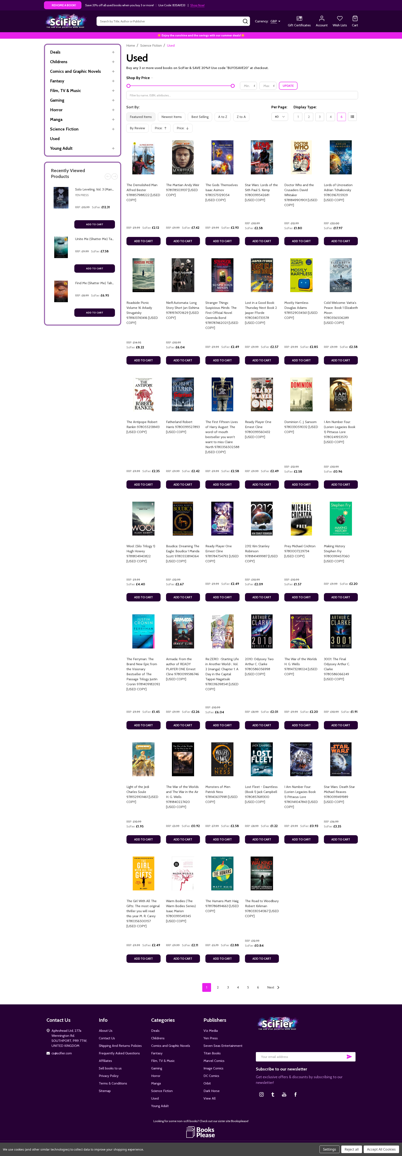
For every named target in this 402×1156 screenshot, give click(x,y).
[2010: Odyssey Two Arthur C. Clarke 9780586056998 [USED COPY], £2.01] (262, 631)
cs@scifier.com (62, 1053)
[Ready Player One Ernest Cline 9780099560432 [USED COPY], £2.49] (262, 394)
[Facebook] (295, 1094)
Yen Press (82, 195)
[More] (113, 52)
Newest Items (171, 117)
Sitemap (105, 1091)
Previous (108, 176)
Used (55, 138)
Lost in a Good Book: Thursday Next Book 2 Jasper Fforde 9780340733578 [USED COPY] (261, 313)
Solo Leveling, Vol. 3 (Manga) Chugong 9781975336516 (114, 189)
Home (130, 45)
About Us (105, 1031)
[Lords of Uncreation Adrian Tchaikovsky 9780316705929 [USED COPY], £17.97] (341, 157)
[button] (201, 1132)
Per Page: (279, 107)
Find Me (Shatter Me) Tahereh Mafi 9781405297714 (112, 283)
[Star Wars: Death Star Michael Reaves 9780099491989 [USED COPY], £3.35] (341, 759)
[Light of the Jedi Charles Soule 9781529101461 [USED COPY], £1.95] (143, 759)
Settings (329, 1149)
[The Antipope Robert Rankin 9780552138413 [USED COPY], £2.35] (143, 394)
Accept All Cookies (381, 1149)
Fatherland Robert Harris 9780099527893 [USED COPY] (183, 427)
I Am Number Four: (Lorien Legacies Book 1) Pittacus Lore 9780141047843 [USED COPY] (301, 797)
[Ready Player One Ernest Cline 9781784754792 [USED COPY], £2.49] (222, 519)
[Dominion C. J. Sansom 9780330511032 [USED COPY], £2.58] (301, 394)
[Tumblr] (272, 1094)
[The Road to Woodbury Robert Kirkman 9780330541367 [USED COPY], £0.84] (262, 874)
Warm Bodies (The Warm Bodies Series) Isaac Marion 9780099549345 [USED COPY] (181, 911)
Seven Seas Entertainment (223, 1046)
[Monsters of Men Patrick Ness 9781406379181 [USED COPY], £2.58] (222, 759)
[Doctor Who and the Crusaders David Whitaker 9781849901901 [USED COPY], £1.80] (301, 157)
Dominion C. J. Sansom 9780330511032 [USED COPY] (301, 427)
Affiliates (105, 1061)
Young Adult (61, 148)
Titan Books (212, 1053)
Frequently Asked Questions (119, 1053)
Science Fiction (64, 129)
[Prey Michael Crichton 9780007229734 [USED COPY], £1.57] (301, 519)
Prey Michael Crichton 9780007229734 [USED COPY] (300, 551)
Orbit (207, 1083)
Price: (162, 129)
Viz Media (211, 1031)
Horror (56, 109)
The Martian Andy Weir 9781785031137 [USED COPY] (182, 190)
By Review (137, 128)
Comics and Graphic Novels (75, 71)
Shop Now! (197, 5)
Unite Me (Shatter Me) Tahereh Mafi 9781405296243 (113, 239)
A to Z (222, 117)
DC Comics (211, 1076)
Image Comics (213, 1068)
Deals (55, 52)
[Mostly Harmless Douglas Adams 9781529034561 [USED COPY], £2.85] (301, 275)
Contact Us (107, 1038)
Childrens (58, 61)
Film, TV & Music (65, 90)
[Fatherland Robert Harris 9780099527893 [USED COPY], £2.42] (183, 394)
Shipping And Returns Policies (120, 1046)
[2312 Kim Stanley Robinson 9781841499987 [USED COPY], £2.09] (262, 519)
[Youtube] (284, 1094)
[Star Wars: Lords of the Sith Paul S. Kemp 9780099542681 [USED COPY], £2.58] (262, 157)
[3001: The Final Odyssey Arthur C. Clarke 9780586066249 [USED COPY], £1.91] (341, 631)
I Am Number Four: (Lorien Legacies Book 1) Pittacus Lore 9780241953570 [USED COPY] (339, 432)
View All (210, 1098)
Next (114, 176)
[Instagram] (261, 1094)
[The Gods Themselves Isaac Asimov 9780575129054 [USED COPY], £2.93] (222, 157)
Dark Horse (212, 1091)
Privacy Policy (109, 1076)
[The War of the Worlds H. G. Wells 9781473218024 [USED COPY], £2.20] (301, 631)
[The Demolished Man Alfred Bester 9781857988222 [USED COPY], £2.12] (143, 157)
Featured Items (141, 117)
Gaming (57, 100)
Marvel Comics (214, 1061)
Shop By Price (138, 77)
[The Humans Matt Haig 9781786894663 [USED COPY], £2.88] (222, 874)
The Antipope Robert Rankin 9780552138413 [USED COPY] (143, 427)
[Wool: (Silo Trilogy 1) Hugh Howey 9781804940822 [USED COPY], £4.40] (143, 519)
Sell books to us (110, 1068)
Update (288, 86)
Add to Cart (94, 224)
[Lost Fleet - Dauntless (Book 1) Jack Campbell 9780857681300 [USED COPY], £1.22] (262, 759)
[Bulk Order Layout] (352, 117)
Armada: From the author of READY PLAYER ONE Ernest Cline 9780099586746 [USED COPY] (182, 669)
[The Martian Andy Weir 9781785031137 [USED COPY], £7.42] (183, 157)
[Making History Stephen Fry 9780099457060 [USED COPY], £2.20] (341, 519)
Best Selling (200, 117)
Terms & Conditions (113, 1083)
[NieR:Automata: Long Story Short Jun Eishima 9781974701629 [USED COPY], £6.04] (183, 275)
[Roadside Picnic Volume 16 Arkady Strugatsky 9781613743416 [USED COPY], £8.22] (143, 275)
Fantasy (57, 80)
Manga (56, 119)
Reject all (352, 1149)
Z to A (241, 117)
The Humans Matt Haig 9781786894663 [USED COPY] (222, 906)
